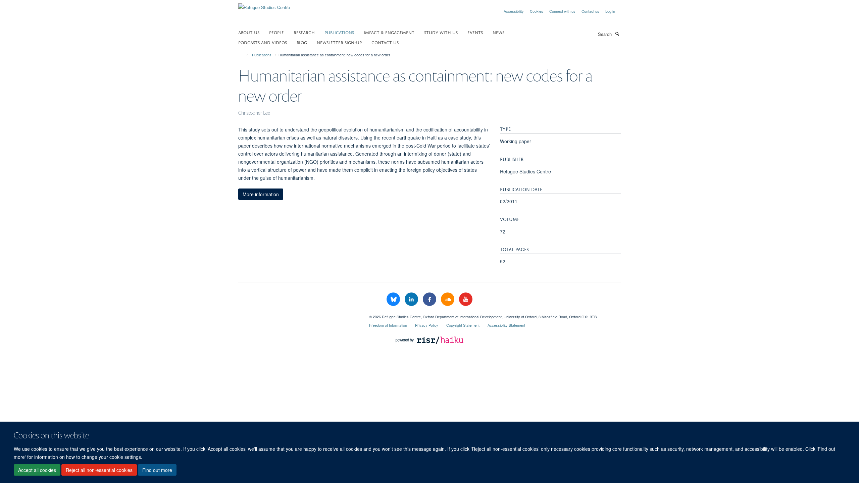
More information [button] (261, 194)
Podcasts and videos (262, 42)
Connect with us (562, 11)
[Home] (244, 55)
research (304, 32)
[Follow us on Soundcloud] (448, 299)
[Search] (617, 33)
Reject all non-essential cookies (99, 470)
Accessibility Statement (506, 325)
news (498, 32)
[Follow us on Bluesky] (394, 299)
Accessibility (514, 11)
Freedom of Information (388, 325)
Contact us (590, 11)
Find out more (157, 470)
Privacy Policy (426, 325)
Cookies (536, 11)
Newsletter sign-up (339, 42)
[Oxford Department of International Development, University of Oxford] (298, 314)
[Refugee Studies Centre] (264, 5)
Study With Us (441, 32)
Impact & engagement (389, 32)
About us (248, 32)
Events (475, 32)
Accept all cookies (37, 470)
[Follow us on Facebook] (430, 299)
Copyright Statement (462, 325)
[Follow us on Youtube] (465, 299)
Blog (302, 42)
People (276, 32)
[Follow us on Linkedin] (412, 299)
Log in (610, 11)
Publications (339, 32)
